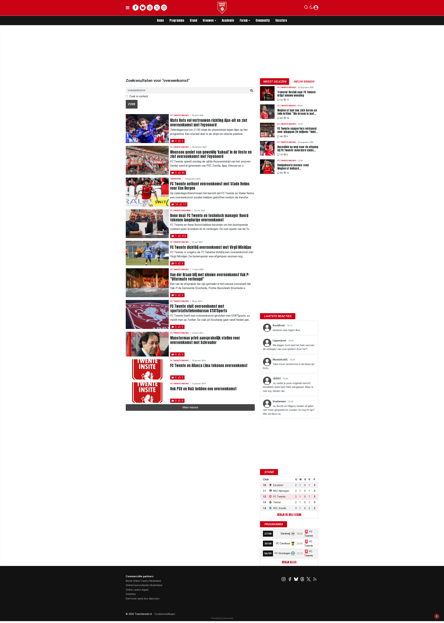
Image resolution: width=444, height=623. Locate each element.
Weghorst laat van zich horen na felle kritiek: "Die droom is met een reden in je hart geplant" (297, 112)
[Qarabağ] (293, 533)
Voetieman (280, 401)
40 (281, 136)
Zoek (131, 104)
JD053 (277, 378)
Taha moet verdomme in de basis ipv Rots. (289, 366)
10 (176, 204)
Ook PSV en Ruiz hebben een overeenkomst (203, 389)
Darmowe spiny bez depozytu (142, 598)
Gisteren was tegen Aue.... (287, 330)
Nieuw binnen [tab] (303, 81)
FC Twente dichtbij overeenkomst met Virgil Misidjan (210, 247)
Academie (228, 20)
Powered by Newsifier (222, 618)
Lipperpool (280, 340)
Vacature (281, 20)
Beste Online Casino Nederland (143, 580)
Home (160, 20)
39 (281, 172)
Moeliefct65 (280, 359)
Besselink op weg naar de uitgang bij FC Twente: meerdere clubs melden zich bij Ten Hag (297, 148)
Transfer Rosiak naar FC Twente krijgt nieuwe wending (296, 94)
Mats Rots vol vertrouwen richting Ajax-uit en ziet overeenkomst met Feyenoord (208, 122)
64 (281, 118)
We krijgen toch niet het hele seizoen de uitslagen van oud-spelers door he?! (288, 347)
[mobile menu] (127, 8)
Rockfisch (279, 325)
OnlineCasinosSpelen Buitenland (144, 585)
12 (288, 172)
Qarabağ (285, 533)
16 (281, 99)
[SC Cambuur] (293, 543)
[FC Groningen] (293, 553)
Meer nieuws (190, 407)
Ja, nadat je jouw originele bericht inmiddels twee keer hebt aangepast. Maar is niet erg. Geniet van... (288, 387)
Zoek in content (138, 96)
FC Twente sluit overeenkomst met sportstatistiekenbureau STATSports (198, 308)
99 (183, 172)
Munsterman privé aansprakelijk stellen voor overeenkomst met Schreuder (205, 340)
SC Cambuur (283, 543)
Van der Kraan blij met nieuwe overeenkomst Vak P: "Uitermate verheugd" (209, 277)
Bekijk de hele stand (289, 515)
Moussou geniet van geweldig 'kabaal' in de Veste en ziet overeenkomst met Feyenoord (211, 154)
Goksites (131, 594)
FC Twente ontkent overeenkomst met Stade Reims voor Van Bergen (210, 186)
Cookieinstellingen (165, 614)
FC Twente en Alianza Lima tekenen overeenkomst (208, 365)
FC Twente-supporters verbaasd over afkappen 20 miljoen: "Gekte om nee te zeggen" (297, 130)
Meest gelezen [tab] (274, 81)
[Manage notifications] (436, 616)
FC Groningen (282, 553)
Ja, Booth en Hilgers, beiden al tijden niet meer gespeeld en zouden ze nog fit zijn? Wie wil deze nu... (289, 410)
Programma (176, 20)
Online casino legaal (137, 589)
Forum (244, 20)
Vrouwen (208, 20)
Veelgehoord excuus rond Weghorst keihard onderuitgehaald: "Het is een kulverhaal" (294, 167)
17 (184, 204)
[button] (306, 8)
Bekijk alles (289, 562)
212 (184, 236)
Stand (193, 20)
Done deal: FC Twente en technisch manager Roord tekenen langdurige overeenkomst (209, 217)
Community (263, 20)
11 (288, 99)
